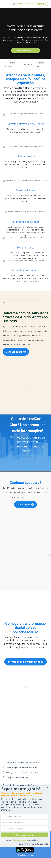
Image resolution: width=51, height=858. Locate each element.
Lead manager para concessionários (21, 767)
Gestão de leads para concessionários (22, 762)
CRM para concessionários (17, 777)
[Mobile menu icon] (4, 4)
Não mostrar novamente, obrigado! (33, 844)
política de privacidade (20, 840)
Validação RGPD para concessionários (22, 772)
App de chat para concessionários (20, 785)
